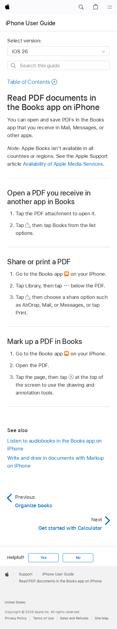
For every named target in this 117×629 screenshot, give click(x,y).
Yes (43, 558)
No (78, 558)
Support (25, 574)
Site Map (102, 618)
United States (15, 602)
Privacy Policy (16, 618)
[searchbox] (58, 65)
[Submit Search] (13, 66)
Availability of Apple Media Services (63, 164)
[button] (81, 7)
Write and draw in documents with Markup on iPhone (55, 462)
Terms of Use (43, 618)
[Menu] (110, 7)
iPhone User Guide (31, 23)
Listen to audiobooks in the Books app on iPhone (54, 445)
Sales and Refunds (74, 618)
